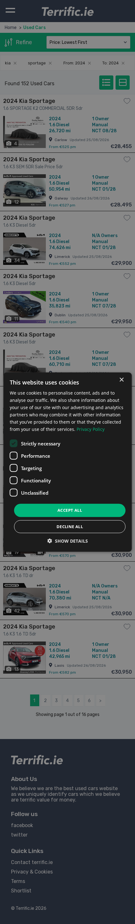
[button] (67, 541)
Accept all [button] (69, 510)
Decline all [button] (70, 526)
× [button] (121, 379)
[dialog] (67, 462)
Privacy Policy (91, 429)
